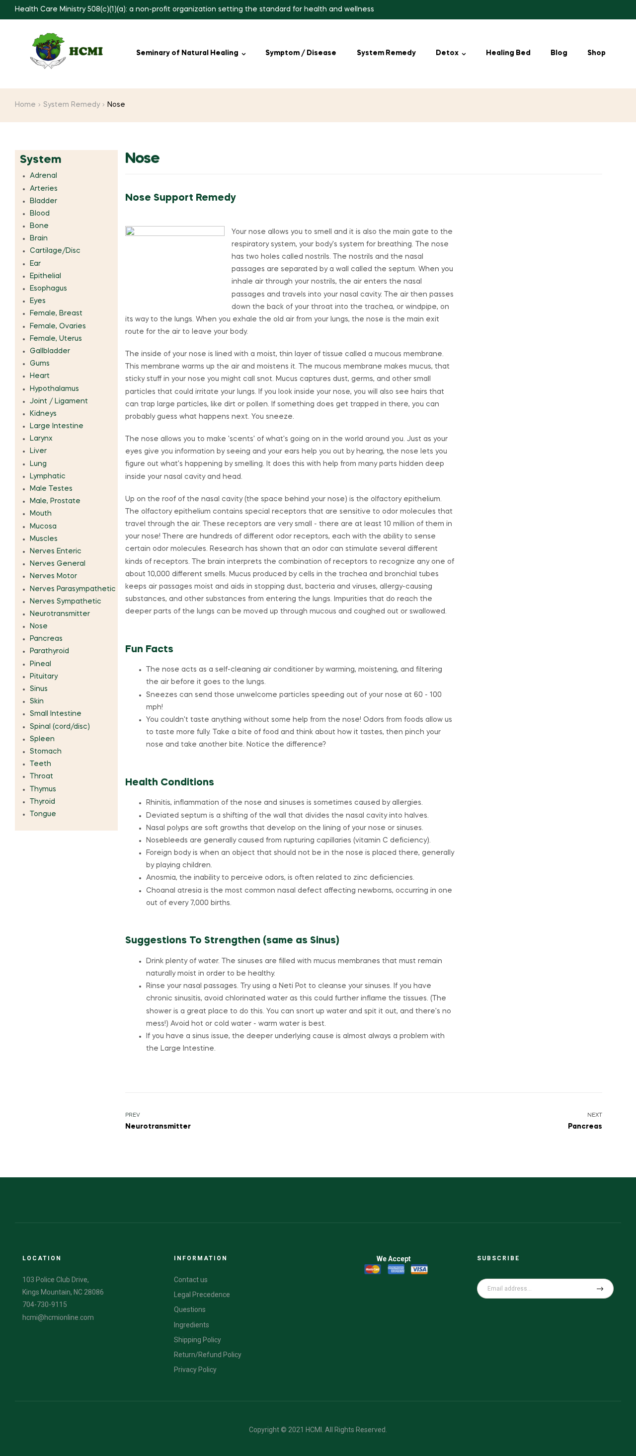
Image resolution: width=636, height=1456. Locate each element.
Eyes (38, 301)
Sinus (39, 689)
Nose (39, 626)
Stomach (46, 751)
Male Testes (51, 488)
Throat (41, 776)
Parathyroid (49, 651)
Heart (40, 376)
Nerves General (57, 563)
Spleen (42, 739)
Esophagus (48, 288)
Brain (39, 238)
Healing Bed (508, 53)
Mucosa (43, 526)
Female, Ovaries (58, 326)
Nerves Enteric (55, 551)
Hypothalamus (54, 388)
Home (25, 104)
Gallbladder (50, 351)
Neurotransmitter (60, 614)
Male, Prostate (55, 501)
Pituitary (44, 676)
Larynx (41, 438)
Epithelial (45, 276)
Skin (37, 701)
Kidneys (43, 413)
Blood (40, 213)
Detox (447, 53)
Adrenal (43, 175)
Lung (38, 463)
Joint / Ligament (59, 401)
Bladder (43, 201)
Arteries (44, 188)
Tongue (43, 814)
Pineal (40, 664)
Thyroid (42, 801)
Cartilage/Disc (55, 250)
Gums (40, 363)
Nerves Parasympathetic (73, 589)
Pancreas (46, 638)
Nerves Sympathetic (65, 601)
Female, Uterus (56, 338)
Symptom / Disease (300, 53)
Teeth (40, 764)
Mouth (41, 513)
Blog (559, 53)
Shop (596, 53)
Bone (39, 226)
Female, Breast (56, 313)
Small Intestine (55, 713)
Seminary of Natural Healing (187, 53)
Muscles (44, 539)
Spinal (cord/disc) (60, 726)
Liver (38, 451)
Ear (35, 263)
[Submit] (600, 1289)
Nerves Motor (53, 576)
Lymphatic (48, 476)
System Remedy (386, 53)
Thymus (43, 789)
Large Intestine (56, 426)
